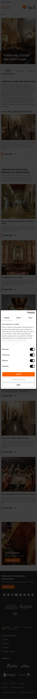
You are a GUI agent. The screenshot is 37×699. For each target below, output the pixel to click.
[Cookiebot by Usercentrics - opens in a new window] (27, 313)
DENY (18, 385)
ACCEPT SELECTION (18, 379)
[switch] (32, 354)
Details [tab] (18, 318)
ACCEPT (18, 374)
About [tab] (30, 318)
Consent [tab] (6, 318)
